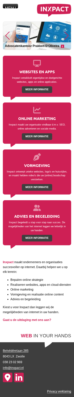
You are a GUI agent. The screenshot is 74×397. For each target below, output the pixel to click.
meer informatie (37, 89)
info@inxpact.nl (13, 367)
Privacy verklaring (59, 391)
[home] (54, 15)
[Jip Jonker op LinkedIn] (19, 377)
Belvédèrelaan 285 (15, 350)
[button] (7, 36)
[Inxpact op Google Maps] (7, 377)
